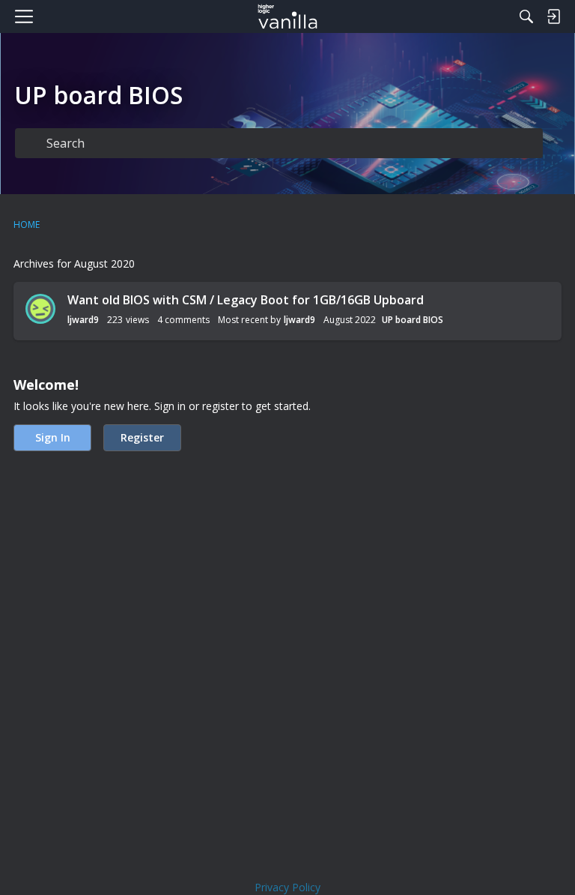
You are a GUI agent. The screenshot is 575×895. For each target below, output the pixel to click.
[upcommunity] (287, 16)
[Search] (526, 16)
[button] (40, 309)
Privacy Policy (287, 887)
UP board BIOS (412, 319)
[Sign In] (553, 16)
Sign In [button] (52, 437)
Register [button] (142, 437)
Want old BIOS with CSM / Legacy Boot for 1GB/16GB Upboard (245, 300)
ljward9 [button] (83, 319)
